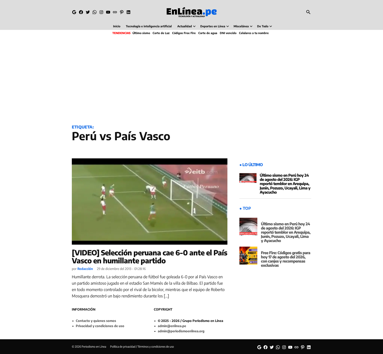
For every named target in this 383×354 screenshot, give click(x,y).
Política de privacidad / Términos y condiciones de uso (142, 346)
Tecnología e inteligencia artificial (149, 26)
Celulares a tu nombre (254, 33)
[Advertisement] (191, 79)
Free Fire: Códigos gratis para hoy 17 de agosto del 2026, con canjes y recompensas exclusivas (285, 259)
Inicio (116, 26)
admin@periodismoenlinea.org (181, 331)
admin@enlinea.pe (172, 326)
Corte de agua (207, 33)
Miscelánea (241, 26)
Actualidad (184, 26)
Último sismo (141, 33)
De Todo (262, 26)
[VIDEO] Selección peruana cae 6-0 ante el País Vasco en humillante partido (149, 256)
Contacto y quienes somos (96, 321)
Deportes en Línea (212, 26)
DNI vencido (228, 33)
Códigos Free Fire (184, 33)
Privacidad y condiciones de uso (100, 326)
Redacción (85, 269)
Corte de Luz (161, 33)
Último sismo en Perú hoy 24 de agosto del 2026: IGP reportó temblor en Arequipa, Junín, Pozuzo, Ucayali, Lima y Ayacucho (285, 183)
